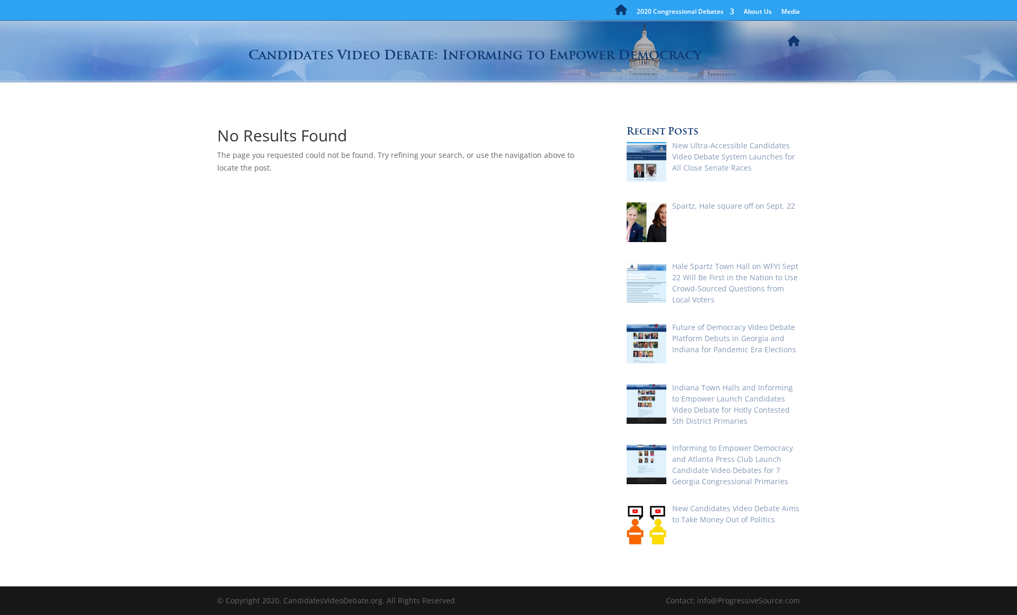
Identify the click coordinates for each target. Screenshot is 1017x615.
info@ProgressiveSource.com (748, 600)
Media (790, 12)
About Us (758, 12)
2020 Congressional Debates (680, 12)
